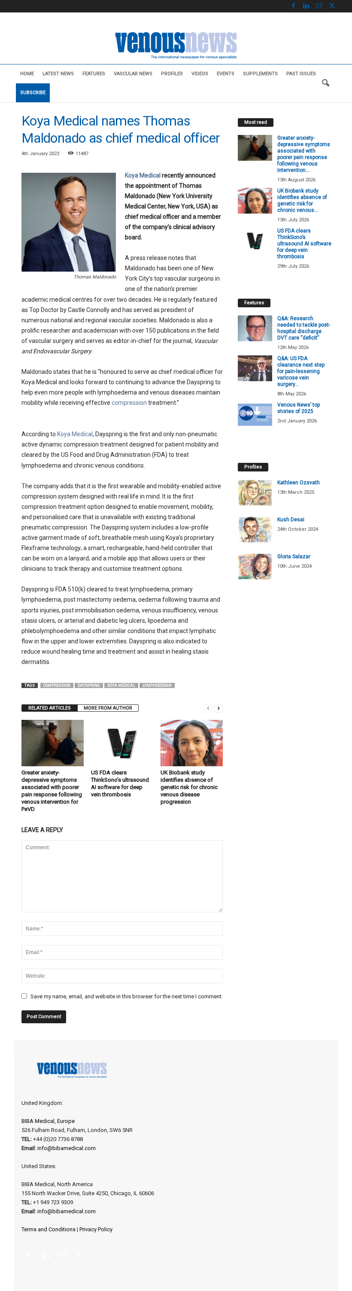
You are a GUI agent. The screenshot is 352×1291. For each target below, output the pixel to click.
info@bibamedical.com (66, 1148)
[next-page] (218, 708)
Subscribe (33, 92)
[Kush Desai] (255, 529)
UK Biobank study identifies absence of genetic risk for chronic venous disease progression (189, 787)
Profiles (172, 73)
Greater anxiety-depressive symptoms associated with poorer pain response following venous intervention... (303, 154)
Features (93, 73)
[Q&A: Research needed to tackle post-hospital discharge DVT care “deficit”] (255, 328)
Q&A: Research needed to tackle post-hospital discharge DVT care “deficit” (303, 328)
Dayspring (89, 685)
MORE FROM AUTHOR (108, 708)
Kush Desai (290, 520)
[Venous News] (176, 44)
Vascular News (133, 73)
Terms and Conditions (48, 1229)
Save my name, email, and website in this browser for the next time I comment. (126, 996)
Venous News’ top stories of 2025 (298, 408)
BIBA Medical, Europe (48, 1121)
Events (225, 73)
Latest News (58, 73)
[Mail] (319, 6)
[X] (332, 6)
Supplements (260, 73)
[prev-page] (208, 708)
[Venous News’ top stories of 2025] (255, 415)
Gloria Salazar (293, 557)
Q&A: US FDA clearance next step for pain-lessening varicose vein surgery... (301, 371)
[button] (325, 83)
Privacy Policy (95, 1229)
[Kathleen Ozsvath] (255, 492)
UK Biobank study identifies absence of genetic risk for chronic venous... (302, 200)
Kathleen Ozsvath (298, 483)
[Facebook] (293, 6)
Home (27, 73)
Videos (199, 73)
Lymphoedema (157, 685)
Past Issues (301, 73)
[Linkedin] (306, 6)
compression (129, 402)
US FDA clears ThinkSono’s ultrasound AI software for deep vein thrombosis (304, 244)
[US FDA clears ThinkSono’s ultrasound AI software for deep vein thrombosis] (122, 743)
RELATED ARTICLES (49, 708)
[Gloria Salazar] (255, 566)
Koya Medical (143, 175)
